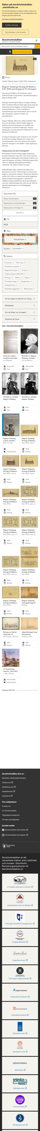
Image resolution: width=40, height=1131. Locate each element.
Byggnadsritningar (11, 270)
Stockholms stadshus (12, 266)
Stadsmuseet (6, 782)
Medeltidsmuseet (7, 787)
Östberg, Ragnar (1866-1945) (14, 274)
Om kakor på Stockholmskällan (12, 19)
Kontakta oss (6, 806)
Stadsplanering (10, 285)
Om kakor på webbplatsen (10, 819)
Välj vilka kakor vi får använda (15, 32)
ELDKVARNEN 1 (17, 249)
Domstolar (8, 263)
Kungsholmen (26, 281)
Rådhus (17, 278)
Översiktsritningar (11, 281)
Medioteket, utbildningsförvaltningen (14, 778)
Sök (37, 46)
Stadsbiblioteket (7, 791)
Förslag (24, 270)
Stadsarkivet (32, 81)
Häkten (27, 278)
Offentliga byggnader (12, 289)
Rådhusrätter (28, 289)
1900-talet (20, 263)
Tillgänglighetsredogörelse (11, 815)
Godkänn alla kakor (11, 25)
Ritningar (8, 278)
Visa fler (19, 213)
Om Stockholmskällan (9, 810)
